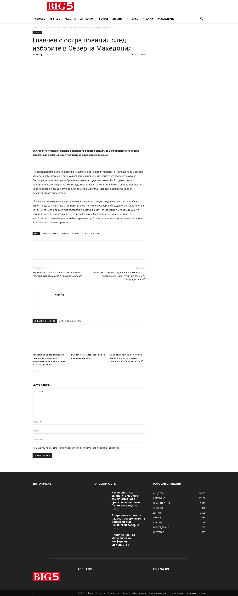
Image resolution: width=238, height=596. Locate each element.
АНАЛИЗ (148, 18)
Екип (90, 593)
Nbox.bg (40, 18)
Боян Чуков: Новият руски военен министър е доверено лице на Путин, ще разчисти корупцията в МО (119, 276)
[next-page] (40, 371)
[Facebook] (36, 62)
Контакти (100, 593)
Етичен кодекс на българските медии (187, 593)
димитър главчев (50, 233)
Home (35, 27)
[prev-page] (35, 371)
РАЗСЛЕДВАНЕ (165, 18)
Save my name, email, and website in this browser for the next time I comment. (77, 447)
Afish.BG (55, 18)
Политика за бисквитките (134, 593)
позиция (75, 233)
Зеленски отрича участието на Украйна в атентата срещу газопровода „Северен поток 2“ (126, 358)
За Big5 (81, 593)
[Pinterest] (50, 62)
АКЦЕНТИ (70, 18)
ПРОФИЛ (102, 18)
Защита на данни (157, 593)
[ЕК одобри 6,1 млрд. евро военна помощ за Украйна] (89, 340)
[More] (65, 62)
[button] (201, 19)
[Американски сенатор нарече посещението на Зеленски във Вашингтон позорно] (101, 519)
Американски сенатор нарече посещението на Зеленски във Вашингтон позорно (128, 520)
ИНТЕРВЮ (132, 18)
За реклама (113, 593)
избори (65, 233)
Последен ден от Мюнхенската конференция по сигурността (123, 539)
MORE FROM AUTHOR (70, 321)
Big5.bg (38, 54)
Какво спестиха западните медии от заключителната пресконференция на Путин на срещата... (126, 499)
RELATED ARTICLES (44, 321)
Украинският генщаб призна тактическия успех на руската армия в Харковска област (58, 274)
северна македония (91, 233)
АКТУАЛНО (86, 18)
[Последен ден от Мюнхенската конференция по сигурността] (101, 539)
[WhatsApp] (58, 62)
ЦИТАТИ (117, 18)
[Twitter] (43, 62)
